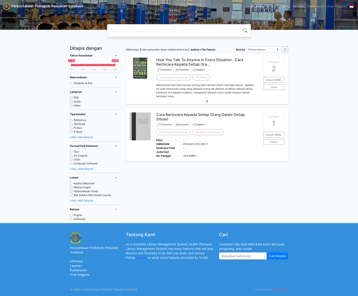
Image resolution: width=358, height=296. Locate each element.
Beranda (257, 6)
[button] (207, 101)
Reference (80, 120)
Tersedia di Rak (83, 83)
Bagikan (200, 69)
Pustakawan (315, 6)
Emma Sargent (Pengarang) (173, 77)
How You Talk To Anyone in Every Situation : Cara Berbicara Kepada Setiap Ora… (199, 62)
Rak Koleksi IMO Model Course (92, 195)
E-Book (78, 131)
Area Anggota (337, 6)
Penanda (184, 69)
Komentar (166, 69)
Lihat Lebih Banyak (81, 137)
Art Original (80, 155)
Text (76, 151)
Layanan (76, 265)
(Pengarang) (207, 132)
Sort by (240, 49)
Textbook (79, 123)
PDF (76, 97)
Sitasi (274, 87)
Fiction (78, 127)
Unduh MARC (274, 79)
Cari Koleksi (277, 256)
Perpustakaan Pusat (86, 191)
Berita (286, 6)
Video (77, 105)
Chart (77, 159)
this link (141, 257)
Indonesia (79, 219)
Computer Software (86, 163)
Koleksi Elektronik (84, 183)
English (78, 215)
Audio (77, 101)
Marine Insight (82, 187)
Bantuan (298, 6)
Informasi (272, 6)
